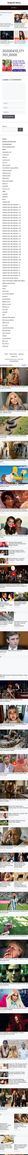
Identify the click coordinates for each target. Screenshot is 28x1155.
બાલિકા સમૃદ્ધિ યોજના (8, 283)
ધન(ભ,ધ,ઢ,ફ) (6, 189)
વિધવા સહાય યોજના (8, 320)
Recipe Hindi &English (9, 141)
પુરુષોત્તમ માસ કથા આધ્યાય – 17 (11, 225)
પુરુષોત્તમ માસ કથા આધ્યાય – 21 (11, 238)
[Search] (20, 129)
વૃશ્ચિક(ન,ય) (5, 322)
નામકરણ (4, 196)
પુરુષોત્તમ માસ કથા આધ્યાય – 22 (11, 241)
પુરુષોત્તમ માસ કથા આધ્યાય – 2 (11, 233)
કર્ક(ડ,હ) (4, 162)
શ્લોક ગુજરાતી (6, 333)
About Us (21, 354)
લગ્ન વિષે (4, 312)
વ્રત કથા (4, 325)
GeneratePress (14, 361)
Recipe (4, 139)
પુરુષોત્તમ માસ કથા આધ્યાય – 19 (11, 231)
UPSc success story (8, 147)
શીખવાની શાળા (6, 330)
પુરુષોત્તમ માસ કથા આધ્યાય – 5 (11, 265)
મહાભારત (4, 296)
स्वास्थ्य (4, 149)
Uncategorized (7, 144)
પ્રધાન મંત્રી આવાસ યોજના (10, 278)
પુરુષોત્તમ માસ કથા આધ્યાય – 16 (11, 223)
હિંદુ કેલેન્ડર (5, 343)
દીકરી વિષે (5, 186)
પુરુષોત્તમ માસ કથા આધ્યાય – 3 (11, 257)
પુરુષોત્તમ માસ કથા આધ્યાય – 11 (11, 210)
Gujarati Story (14, 3)
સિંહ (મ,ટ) (5, 341)
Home (6, 354)
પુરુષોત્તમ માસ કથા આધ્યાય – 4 (11, 262)
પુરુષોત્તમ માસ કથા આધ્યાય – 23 (11, 244)
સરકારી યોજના (6, 338)
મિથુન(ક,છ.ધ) (6, 301)
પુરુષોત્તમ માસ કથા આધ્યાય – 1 (11, 204)
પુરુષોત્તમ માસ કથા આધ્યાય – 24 (11, 246)
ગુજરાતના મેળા (6, 175)
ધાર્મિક (4, 191)
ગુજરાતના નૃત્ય (6, 173)
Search (4, 126)
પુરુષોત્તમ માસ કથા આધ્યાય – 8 (11, 272)
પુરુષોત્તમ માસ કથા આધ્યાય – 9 (11, 275)
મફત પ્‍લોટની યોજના (8, 293)
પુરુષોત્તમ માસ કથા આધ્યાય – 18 (11, 228)
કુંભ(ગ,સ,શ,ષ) (6, 165)
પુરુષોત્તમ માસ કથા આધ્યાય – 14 (11, 217)
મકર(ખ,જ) (5, 291)
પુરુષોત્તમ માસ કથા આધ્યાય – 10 (11, 207)
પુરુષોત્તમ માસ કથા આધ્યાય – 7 (11, 270)
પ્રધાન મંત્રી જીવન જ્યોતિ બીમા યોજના (13, 280)
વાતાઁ (3, 314)
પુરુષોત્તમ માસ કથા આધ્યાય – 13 (11, 215)
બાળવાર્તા (4, 286)
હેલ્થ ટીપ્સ (5, 346)
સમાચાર (4, 335)
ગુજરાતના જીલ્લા (7, 170)
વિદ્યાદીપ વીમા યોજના (8, 317)
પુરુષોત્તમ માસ (6, 202)
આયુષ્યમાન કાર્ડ (6, 152)
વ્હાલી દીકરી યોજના (7, 328)
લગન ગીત (5, 309)
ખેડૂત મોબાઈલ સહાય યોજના (10, 168)
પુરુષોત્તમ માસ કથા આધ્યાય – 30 (11, 259)
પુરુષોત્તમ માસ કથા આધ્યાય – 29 (11, 254)
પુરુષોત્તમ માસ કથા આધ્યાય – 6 (11, 267)
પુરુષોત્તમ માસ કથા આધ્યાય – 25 (11, 249)
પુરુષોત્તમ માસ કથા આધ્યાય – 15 (11, 220)
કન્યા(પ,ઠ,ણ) (6, 160)
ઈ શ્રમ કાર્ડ (5, 154)
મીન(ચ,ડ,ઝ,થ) (6, 304)
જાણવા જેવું (5, 178)
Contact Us (14, 356)
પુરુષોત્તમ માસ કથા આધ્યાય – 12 (11, 212)
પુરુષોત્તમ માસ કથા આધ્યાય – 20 (11, 236)
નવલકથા (4, 194)
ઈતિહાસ (4, 157)
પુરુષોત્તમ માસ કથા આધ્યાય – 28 (11, 251)
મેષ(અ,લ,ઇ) (5, 307)
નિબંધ (4, 199)
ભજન (4, 288)
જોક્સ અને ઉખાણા (7, 181)
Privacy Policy (13, 354)
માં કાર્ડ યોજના (6, 299)
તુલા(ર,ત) (4, 183)
